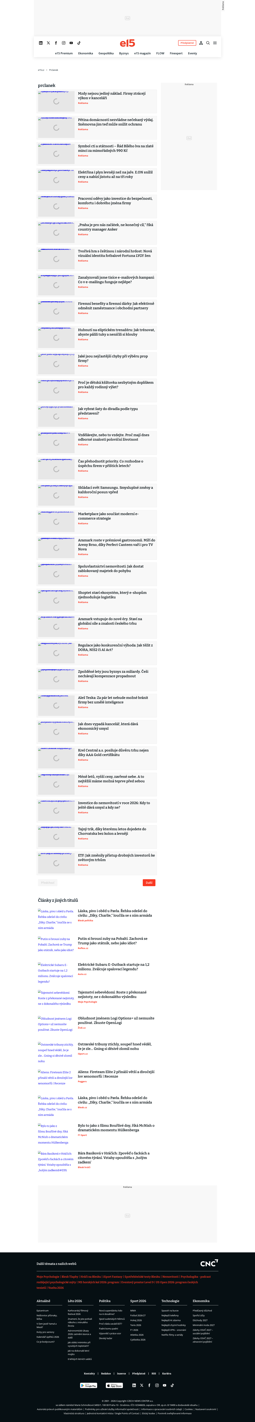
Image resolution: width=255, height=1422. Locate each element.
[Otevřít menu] (214, 42)
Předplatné (138, 1373)
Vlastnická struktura (74, 1413)
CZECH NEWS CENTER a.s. (140, 1400)
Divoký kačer (105, 1338)
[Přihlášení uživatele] (201, 42)
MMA (133, 1310)
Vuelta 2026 (56, 1287)
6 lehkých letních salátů (80, 1359)
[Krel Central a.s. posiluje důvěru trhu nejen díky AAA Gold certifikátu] (56, 758)
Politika (104, 1301)
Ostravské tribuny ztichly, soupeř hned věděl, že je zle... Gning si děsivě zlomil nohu (115, 1046)
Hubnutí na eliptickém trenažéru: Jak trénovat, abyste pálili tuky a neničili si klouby (116, 332)
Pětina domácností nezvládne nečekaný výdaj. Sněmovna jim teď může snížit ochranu (116, 122)
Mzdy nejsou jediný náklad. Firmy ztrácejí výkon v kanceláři (112, 95)
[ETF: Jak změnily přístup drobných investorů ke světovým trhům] (56, 863)
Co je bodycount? (46, 1341)
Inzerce (121, 1373)
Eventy (192, 53)
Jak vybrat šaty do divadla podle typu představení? (108, 411)
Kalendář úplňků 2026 (48, 1336)
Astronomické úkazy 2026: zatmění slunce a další (79, 1334)
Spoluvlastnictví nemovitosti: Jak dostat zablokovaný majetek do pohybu (111, 568)
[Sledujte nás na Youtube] (71, 43)
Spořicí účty (199, 1315)
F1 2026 (134, 1329)
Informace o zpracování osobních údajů (161, 1409)
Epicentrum (43, 1310)
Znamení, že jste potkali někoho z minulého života (80, 1322)
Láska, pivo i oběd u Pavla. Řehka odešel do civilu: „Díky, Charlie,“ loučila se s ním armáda (115, 913)
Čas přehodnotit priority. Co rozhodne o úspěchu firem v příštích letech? (110, 463)
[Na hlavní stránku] (127, 42)
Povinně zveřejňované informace (175, 1413)
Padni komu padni (108, 1328)
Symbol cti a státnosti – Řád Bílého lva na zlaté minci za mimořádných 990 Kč (116, 148)
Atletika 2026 (136, 1334)
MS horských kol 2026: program (98, 1282)
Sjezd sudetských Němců (112, 1318)
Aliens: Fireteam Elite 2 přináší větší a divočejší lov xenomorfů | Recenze (116, 1074)
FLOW (160, 53)
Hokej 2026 (136, 1320)
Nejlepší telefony (170, 1315)
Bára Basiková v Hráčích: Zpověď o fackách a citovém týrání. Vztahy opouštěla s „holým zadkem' (114, 1157)
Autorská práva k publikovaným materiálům (59, 1409)
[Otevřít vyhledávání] (208, 42)
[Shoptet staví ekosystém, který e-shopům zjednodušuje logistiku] (56, 600)
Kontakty (89, 1373)
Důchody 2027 (200, 1320)
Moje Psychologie (48, 1276)
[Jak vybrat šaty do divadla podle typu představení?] (56, 417)
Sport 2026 (138, 1301)
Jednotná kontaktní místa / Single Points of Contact (113, 1413)
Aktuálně (43, 1301)
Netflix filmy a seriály (172, 1334)
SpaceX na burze (170, 1310)
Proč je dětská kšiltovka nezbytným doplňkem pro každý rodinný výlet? (116, 384)
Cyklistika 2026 (137, 1339)
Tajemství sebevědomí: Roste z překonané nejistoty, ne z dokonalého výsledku (112, 994)
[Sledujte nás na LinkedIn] (41, 43)
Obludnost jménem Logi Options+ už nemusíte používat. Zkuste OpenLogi (116, 1020)
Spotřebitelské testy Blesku (142, 1276)
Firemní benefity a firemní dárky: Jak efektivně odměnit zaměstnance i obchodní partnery (116, 306)
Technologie (170, 1301)
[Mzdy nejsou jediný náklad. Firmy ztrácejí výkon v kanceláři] (56, 101)
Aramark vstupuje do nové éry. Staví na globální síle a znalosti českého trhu (110, 621)
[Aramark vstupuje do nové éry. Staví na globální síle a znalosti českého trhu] (56, 627)
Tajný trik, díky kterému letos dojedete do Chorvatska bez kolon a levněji (112, 831)
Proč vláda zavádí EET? (110, 1323)
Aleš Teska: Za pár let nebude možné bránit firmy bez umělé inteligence (113, 700)
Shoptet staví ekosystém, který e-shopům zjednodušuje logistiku (112, 595)
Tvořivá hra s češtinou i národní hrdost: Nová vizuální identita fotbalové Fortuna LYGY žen (115, 253)
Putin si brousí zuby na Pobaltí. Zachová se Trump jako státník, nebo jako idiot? (112, 941)
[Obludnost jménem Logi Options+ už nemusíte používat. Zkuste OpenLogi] (56, 1026)
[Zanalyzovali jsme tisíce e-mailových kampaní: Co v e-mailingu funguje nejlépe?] (56, 285)
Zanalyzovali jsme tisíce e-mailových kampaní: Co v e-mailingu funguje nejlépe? (116, 279)
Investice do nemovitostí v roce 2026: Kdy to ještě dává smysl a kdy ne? (114, 805)
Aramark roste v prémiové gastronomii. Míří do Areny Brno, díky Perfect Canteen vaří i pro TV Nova (116, 544)
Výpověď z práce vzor (110, 1333)
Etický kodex (148, 1413)
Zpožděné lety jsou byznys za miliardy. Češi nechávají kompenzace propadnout (113, 673)
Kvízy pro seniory (45, 1332)
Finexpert (176, 53)
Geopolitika (106, 53)
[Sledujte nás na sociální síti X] (48, 43)
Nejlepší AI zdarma (171, 1320)
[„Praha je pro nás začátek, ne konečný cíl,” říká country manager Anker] (56, 233)
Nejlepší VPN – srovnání (174, 1329)
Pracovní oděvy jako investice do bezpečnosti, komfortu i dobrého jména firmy (115, 200)
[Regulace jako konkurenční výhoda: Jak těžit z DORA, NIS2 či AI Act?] (56, 653)
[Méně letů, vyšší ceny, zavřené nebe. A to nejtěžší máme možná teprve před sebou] (56, 784)
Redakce (106, 1373)
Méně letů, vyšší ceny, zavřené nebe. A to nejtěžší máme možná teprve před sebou (111, 779)
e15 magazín (142, 53)
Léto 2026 (75, 1301)
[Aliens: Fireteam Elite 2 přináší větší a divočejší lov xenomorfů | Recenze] (56, 1080)
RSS (154, 1373)
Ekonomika (85, 53)
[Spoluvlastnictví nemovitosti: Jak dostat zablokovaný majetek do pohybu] (56, 574)
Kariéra (166, 1373)
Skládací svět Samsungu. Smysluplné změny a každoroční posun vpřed (115, 489)
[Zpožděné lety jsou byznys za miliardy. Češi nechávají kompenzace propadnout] (56, 679)
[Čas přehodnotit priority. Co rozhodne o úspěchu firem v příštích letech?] (56, 469)
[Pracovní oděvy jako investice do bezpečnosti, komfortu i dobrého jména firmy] (56, 206)
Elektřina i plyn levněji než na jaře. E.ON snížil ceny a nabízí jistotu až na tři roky (115, 174)
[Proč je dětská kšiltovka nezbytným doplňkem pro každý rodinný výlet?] (56, 390)
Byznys (124, 53)
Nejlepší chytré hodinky (174, 1325)
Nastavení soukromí (205, 1409)
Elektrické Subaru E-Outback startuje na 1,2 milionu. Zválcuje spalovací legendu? (113, 966)
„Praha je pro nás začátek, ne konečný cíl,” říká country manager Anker (115, 227)
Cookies (189, 1409)
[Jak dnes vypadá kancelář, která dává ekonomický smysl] (56, 732)
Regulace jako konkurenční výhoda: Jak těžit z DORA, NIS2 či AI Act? (115, 647)
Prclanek (53, 69)
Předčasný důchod (202, 1310)
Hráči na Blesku (90, 1276)
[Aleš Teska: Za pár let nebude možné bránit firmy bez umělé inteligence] (56, 705)
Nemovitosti (170, 1276)
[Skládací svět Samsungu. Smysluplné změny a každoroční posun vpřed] (56, 495)
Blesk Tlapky (70, 1276)
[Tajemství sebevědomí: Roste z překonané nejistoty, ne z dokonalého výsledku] (56, 1000)
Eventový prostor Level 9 (137, 1282)
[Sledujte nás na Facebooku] (56, 43)
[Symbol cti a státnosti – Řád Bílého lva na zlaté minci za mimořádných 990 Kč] (56, 154)
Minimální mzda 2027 (204, 1325)
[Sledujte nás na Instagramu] (63, 43)
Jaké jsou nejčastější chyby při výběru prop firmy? (113, 358)
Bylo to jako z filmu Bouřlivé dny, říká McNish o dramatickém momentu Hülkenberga (116, 1127)
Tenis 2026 (135, 1325)
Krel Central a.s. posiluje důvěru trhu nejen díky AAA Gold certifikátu (113, 752)
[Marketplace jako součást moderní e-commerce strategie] (56, 522)
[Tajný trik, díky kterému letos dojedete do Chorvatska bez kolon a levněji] (56, 837)
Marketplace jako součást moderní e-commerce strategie (108, 516)
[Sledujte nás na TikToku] (79, 43)
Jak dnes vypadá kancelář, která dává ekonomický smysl (108, 726)
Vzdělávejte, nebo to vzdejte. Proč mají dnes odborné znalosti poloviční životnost (113, 437)
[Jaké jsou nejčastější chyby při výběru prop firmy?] (56, 364)
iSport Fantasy (112, 1276)
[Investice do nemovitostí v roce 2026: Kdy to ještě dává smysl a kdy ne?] (56, 811)
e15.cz (41, 69)
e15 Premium (64, 53)
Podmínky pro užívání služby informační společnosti (112, 1409)
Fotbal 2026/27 (138, 1315)
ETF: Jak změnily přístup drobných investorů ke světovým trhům (116, 857)
